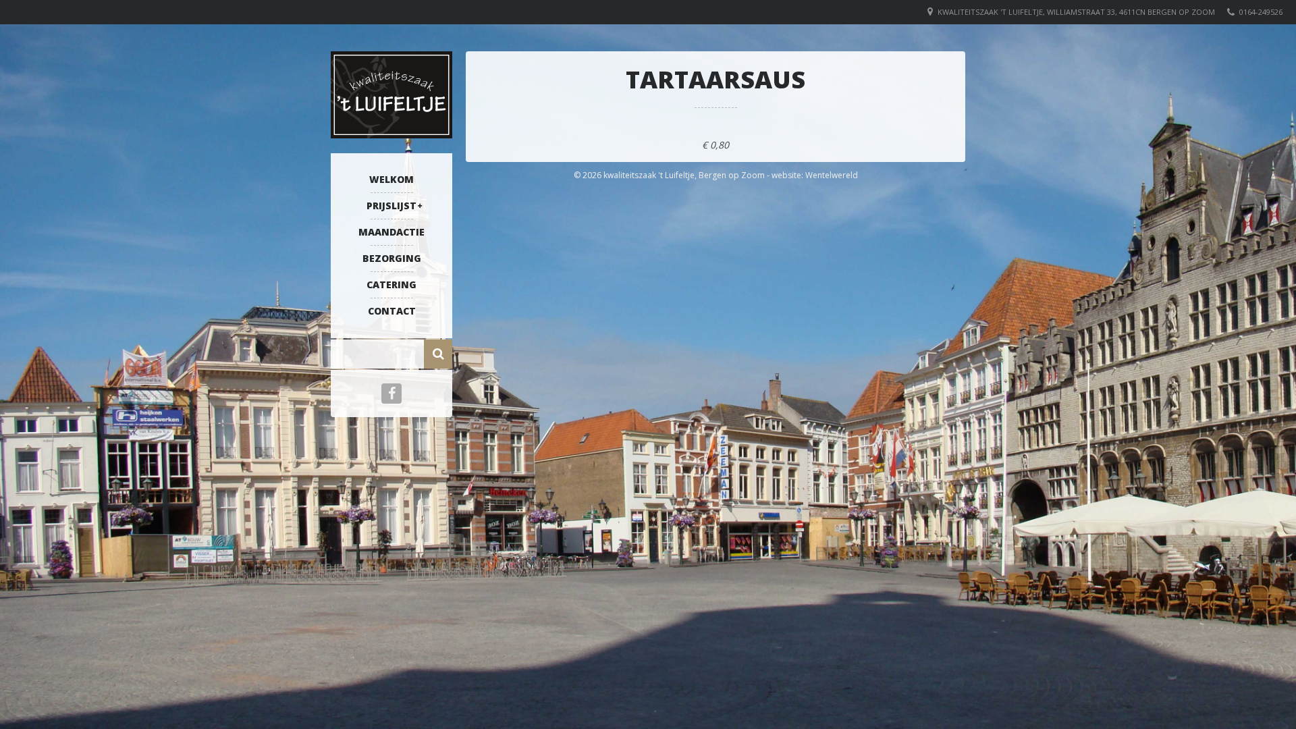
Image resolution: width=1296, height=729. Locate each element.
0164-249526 (1260, 12)
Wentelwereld (831, 175)
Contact (392, 310)
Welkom (391, 179)
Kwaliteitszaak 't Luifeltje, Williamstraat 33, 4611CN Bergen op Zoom (1076, 12)
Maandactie (391, 231)
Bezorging (391, 258)
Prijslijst (391, 205)
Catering (391, 284)
